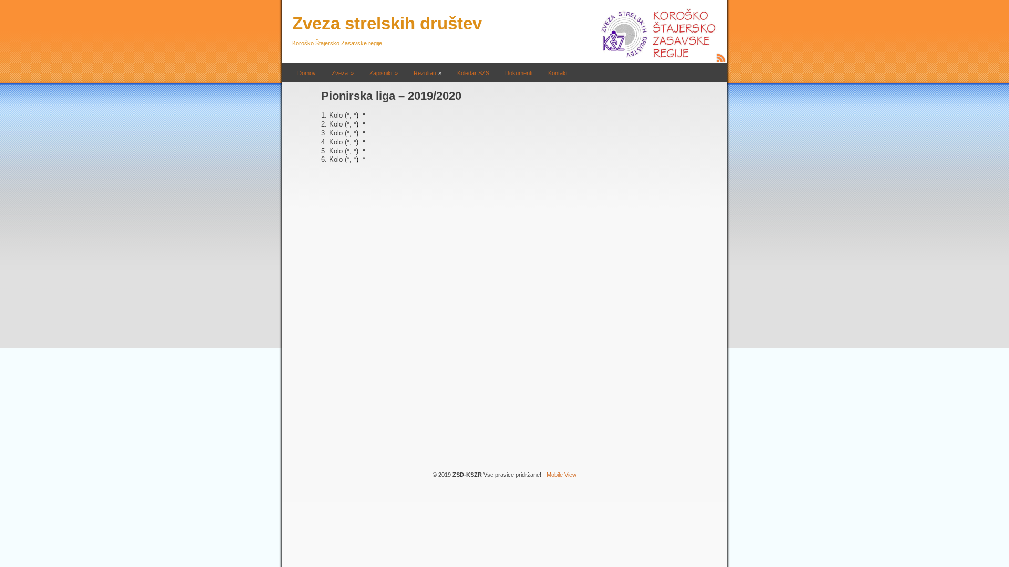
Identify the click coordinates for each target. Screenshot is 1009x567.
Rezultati (425, 73)
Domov (306, 73)
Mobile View (561, 474)
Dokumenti (518, 73)
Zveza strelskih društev (387, 23)
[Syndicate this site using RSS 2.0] (721, 61)
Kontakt (558, 73)
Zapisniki (380, 73)
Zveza (340, 73)
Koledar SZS (473, 73)
